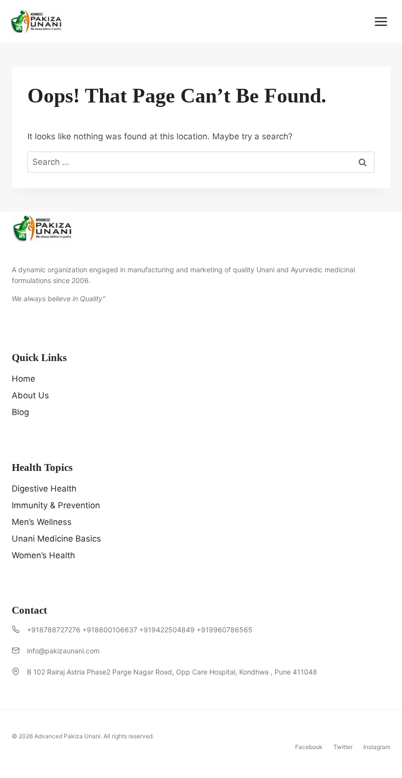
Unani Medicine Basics (56, 539)
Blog (20, 412)
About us (30, 395)
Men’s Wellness (42, 522)
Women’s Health (43, 555)
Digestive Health (44, 488)
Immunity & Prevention (56, 505)
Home (23, 379)
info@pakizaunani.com (63, 651)
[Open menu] (380, 21)
